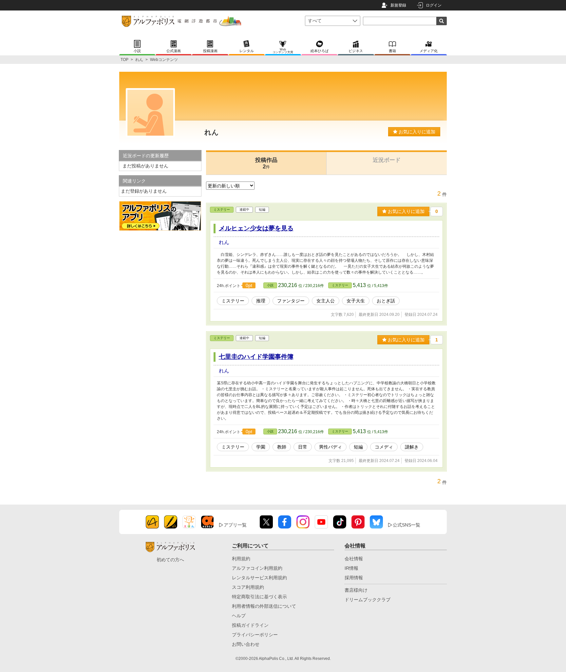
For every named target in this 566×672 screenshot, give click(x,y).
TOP (124, 59)
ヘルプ (239, 615)
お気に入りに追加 (416, 131)
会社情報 (354, 558)
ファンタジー (291, 300)
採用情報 (354, 577)
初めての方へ (170, 559)
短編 (358, 447)
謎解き (412, 447)
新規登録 (398, 5)
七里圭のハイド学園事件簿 (256, 356)
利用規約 (241, 558)
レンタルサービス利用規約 (259, 577)
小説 (270, 285)
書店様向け (356, 590)
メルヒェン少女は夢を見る (256, 228)
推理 (260, 300)
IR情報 (351, 568)
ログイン (434, 5)
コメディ (384, 447)
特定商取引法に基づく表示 (259, 596)
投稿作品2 (266, 163)
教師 (281, 447)
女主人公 (325, 300)
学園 (260, 447)
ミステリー (222, 209)
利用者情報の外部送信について (264, 606)
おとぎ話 (386, 300)
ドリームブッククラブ (367, 599)
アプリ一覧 (235, 525)
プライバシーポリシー (255, 634)
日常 (302, 447)
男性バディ (330, 447)
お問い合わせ (245, 644)
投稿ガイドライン (250, 625)
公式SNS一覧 (406, 525)
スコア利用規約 (248, 587)
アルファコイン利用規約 (257, 568)
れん (139, 59)
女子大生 (356, 300)
